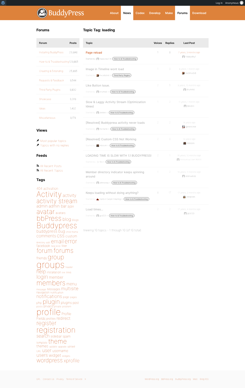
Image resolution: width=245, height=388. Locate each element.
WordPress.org (152, 379)
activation (50, 188)
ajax (70, 206)
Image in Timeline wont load (105, 69)
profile (48, 312)
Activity (49, 194)
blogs (75, 220)
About (114, 13)
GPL (38, 379)
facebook (43, 246)
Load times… (94, 209)
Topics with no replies (54, 145)
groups (50, 264)
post (76, 303)
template (41, 342)
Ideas (42, 108)
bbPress (49, 218)
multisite (69, 288)
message (41, 289)
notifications (49, 296)
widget (55, 355)
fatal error (56, 246)
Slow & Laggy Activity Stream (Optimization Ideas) (116, 104)
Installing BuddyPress (51, 52)
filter (64, 246)
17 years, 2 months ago (189, 192)
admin (42, 206)
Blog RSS (204, 379)
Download (199, 13)
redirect (63, 318)
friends (41, 258)
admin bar (58, 206)
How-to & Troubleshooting (125, 59)
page (66, 297)
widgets (66, 356)
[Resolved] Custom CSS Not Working (111, 139)
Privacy (60, 379)
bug (61, 231)
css (61, 235)
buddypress (46, 231)
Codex (140, 13)
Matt (195, 379)
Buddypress (56, 225)
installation (54, 272)
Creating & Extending (51, 70)
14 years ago (189, 122)
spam (66, 336)
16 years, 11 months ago (189, 172)
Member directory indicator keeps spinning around (115, 174)
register (46, 323)
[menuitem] (3, 3)
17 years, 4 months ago (189, 209)
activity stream (56, 201)
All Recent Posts (51, 166)
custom (71, 236)
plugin (51, 301)
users (42, 355)
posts (39, 306)
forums (63, 250)
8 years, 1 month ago (189, 69)
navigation (43, 292)
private (57, 306)
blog (66, 219)
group (56, 257)
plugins (66, 302)
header (69, 267)
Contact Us (48, 379)
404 (39, 188)
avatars (60, 213)
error (71, 241)
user (46, 350)
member (56, 277)
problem (66, 306)
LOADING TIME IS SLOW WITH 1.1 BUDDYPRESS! (118, 155)
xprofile (71, 360)
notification (56, 292)
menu (71, 283)
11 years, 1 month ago (189, 102)
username (60, 351)
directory (40, 242)
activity (69, 195)
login (42, 276)
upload (71, 346)
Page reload (94, 52)
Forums (182, 13)
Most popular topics (53, 141)
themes (42, 346)
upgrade (62, 346)
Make (169, 13)
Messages (53, 289)
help (41, 272)
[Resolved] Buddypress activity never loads (115, 122)
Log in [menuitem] (219, 2)
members (50, 283)
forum (44, 250)
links (68, 272)
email (57, 241)
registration (56, 329)
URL (38, 351)
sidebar (56, 336)
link (63, 272)
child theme (72, 231)
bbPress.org (167, 379)
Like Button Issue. (98, 85)
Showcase (45, 99)
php (39, 303)
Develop (155, 13)
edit (48, 242)
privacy (48, 306)
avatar (45, 211)
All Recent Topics (51, 170)
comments (46, 235)
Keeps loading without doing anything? (112, 193)
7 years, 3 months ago (189, 52)
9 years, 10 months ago (189, 85)
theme (57, 341)
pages (73, 297)
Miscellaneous (47, 117)
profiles (51, 318)
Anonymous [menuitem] (232, 2)
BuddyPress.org (60, 13)
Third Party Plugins (122, 75)
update (53, 346)
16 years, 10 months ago (189, 155)
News (127, 13)
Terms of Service (74, 379)
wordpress (49, 360)
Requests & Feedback (51, 80)
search (43, 336)
